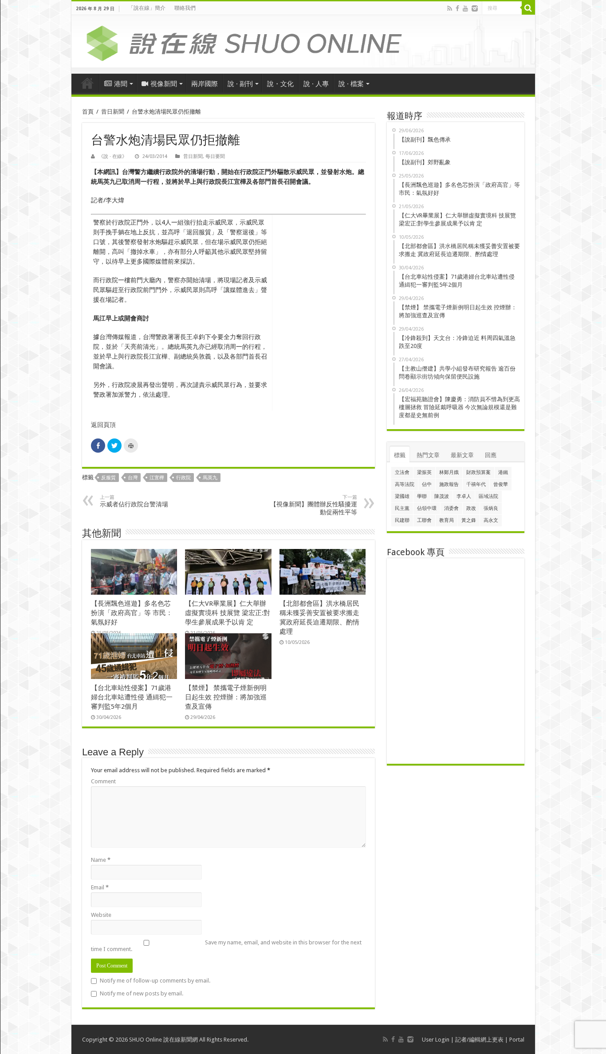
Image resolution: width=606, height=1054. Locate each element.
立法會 (402, 472)
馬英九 (210, 478)
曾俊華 (500, 484)
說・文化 (280, 84)
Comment (103, 781)
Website (101, 915)
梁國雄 (402, 496)
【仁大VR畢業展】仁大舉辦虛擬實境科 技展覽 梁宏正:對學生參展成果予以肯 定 (227, 613)
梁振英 (424, 472)
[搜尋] (528, 8)
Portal (516, 1039)
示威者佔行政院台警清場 (134, 501)
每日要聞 (215, 156)
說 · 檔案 (351, 84)
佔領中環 (427, 508)
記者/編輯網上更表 (479, 1039)
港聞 (120, 84)
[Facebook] (457, 8)
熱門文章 (428, 455)
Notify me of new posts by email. (141, 993)
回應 (490, 455)
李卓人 (463, 496)
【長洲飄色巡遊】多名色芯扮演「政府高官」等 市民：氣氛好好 (132, 613)
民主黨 (402, 508)
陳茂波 (441, 496)
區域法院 (488, 496)
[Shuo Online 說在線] (303, 41)
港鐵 (503, 472)
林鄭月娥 (449, 472)
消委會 (451, 508)
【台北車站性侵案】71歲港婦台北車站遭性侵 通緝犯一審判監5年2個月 (132, 697)
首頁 (87, 83)
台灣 (133, 478)
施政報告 (449, 484)
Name (100, 860)
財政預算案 (478, 472)
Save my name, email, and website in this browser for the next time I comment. (226, 945)
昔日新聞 (112, 111)
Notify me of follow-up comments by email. (155, 980)
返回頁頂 (103, 424)
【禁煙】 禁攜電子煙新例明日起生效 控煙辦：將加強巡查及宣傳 (226, 697)
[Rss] (449, 8)
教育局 (446, 520)
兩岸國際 (204, 84)
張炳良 (491, 508)
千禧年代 (476, 484)
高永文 (491, 520)
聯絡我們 (185, 8)
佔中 (427, 484)
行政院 (183, 478)
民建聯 (402, 520)
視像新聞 (163, 84)
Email (100, 887)
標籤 (399, 455)
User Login (435, 1039)
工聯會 (424, 520)
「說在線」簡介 (146, 8)
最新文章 (462, 455)
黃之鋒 (468, 520)
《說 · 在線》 (112, 156)
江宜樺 (157, 478)
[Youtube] (465, 8)
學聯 (422, 496)
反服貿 (108, 478)
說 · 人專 (316, 84)
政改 (471, 508)
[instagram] (475, 8)
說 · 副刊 (240, 84)
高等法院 (404, 484)
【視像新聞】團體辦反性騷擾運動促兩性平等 (313, 505)
